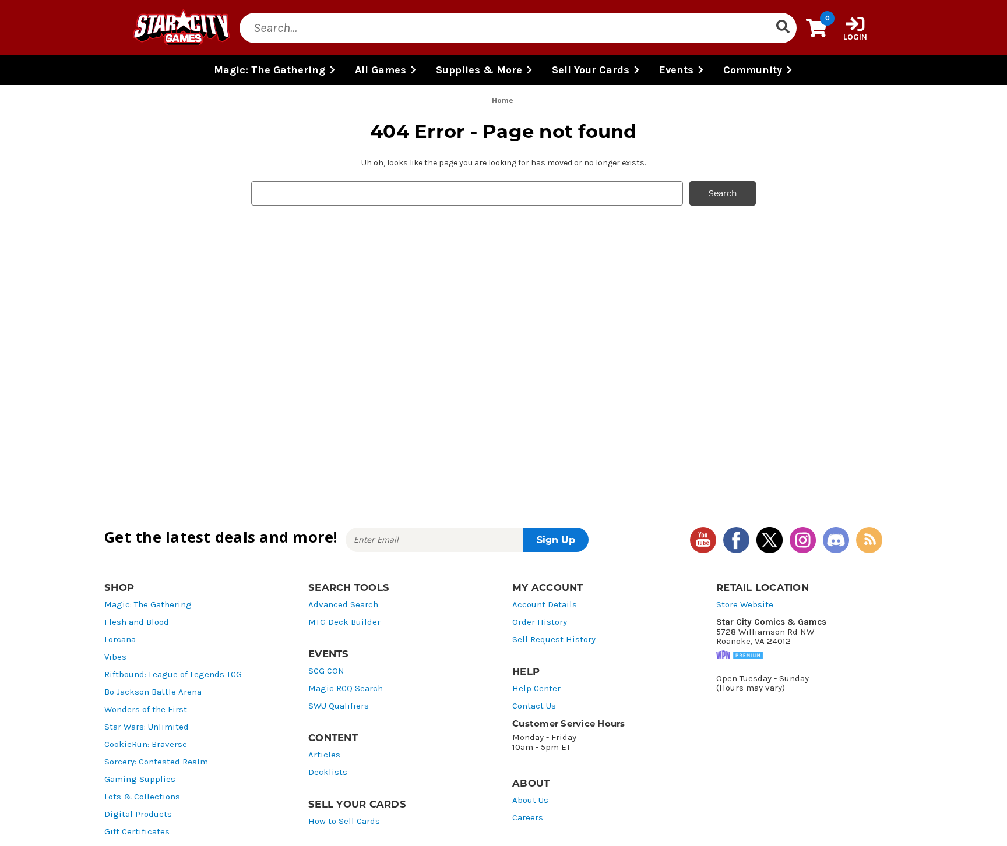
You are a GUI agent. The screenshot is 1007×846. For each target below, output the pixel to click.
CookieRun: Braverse (145, 744)
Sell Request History (554, 640)
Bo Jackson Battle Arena (153, 692)
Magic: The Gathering (148, 605)
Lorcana (120, 640)
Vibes (115, 657)
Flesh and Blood (136, 622)
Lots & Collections (142, 797)
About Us (530, 800)
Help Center (536, 688)
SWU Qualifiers (338, 706)
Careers (527, 818)
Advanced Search (343, 605)
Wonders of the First (145, 709)
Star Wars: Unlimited (146, 727)
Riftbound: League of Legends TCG (173, 674)
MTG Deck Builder (344, 622)
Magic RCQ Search (345, 688)
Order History (539, 622)
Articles (324, 755)
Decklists (327, 772)
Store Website (744, 605)
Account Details (544, 605)
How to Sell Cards (344, 821)
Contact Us (534, 706)
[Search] (783, 28)
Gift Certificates (137, 832)
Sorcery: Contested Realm (156, 762)
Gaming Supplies (139, 779)
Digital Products (138, 814)
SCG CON (326, 671)
